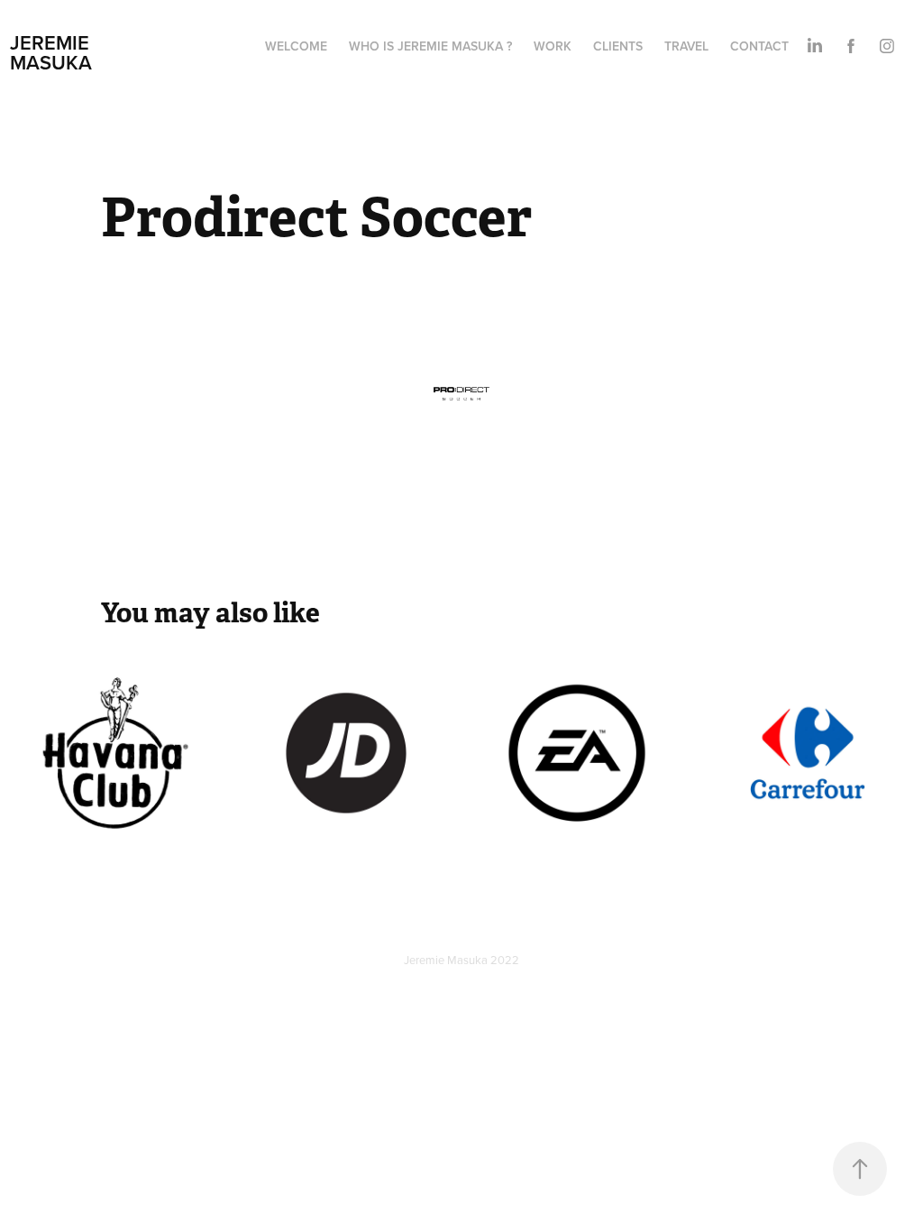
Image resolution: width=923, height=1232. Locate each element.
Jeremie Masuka (52, 52)
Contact (759, 46)
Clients (618, 46)
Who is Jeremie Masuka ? (430, 46)
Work (552, 46)
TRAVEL (686, 46)
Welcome (296, 46)
